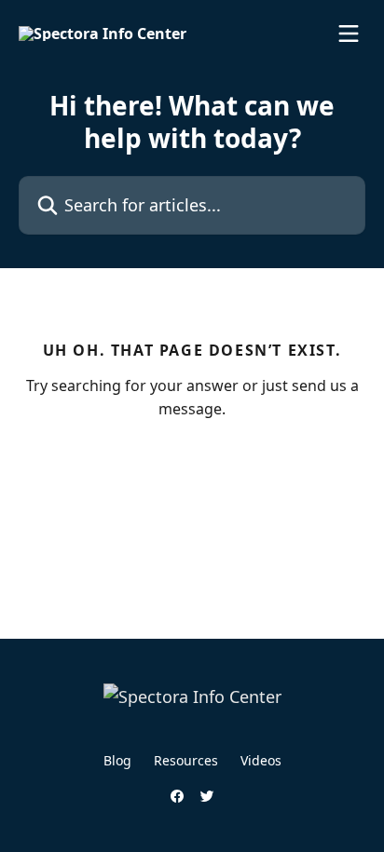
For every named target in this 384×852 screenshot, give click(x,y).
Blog (117, 760)
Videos (260, 760)
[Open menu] (348, 33)
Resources (186, 760)
